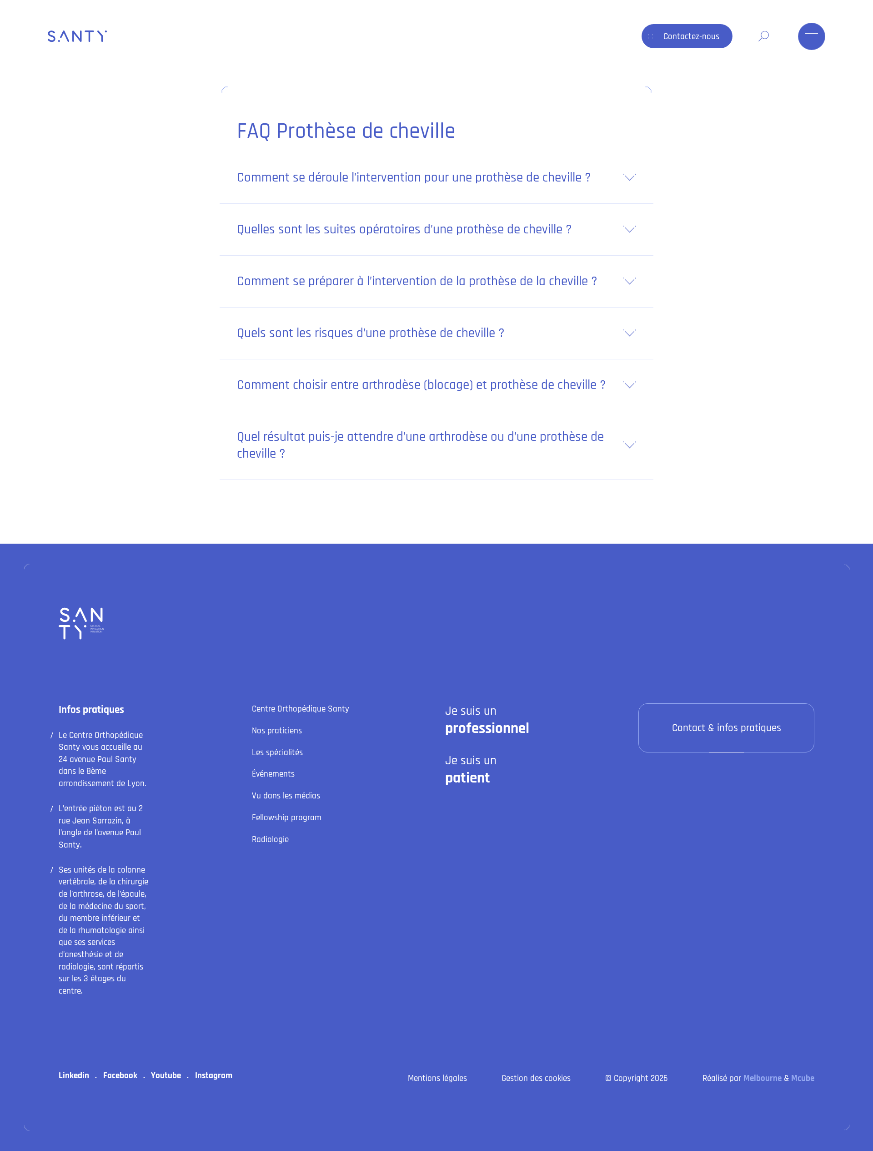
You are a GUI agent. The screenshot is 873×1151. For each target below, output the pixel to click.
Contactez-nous (691, 36)
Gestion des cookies (536, 1078)
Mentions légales (437, 1078)
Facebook (120, 1075)
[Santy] (79, 36)
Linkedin (74, 1075)
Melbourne (762, 1078)
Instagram (213, 1075)
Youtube (166, 1075)
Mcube (802, 1078)
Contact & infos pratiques (726, 728)
